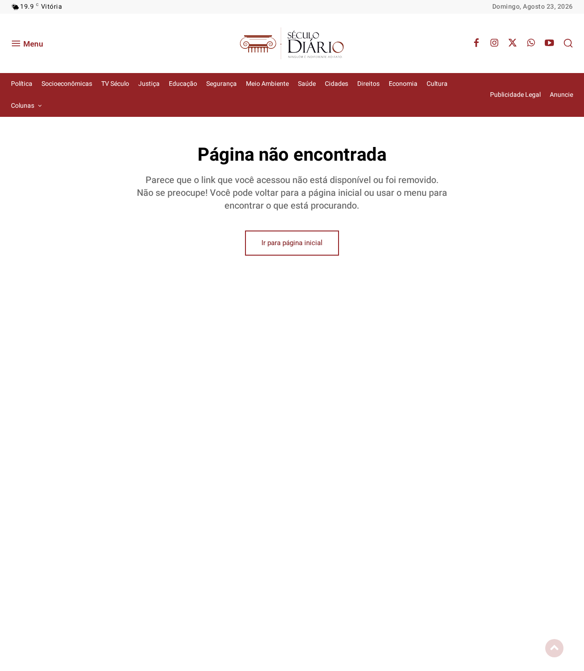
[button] (568, 43)
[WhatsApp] (531, 43)
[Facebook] (476, 43)
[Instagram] (494, 43)
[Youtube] (549, 43)
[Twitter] (513, 43)
